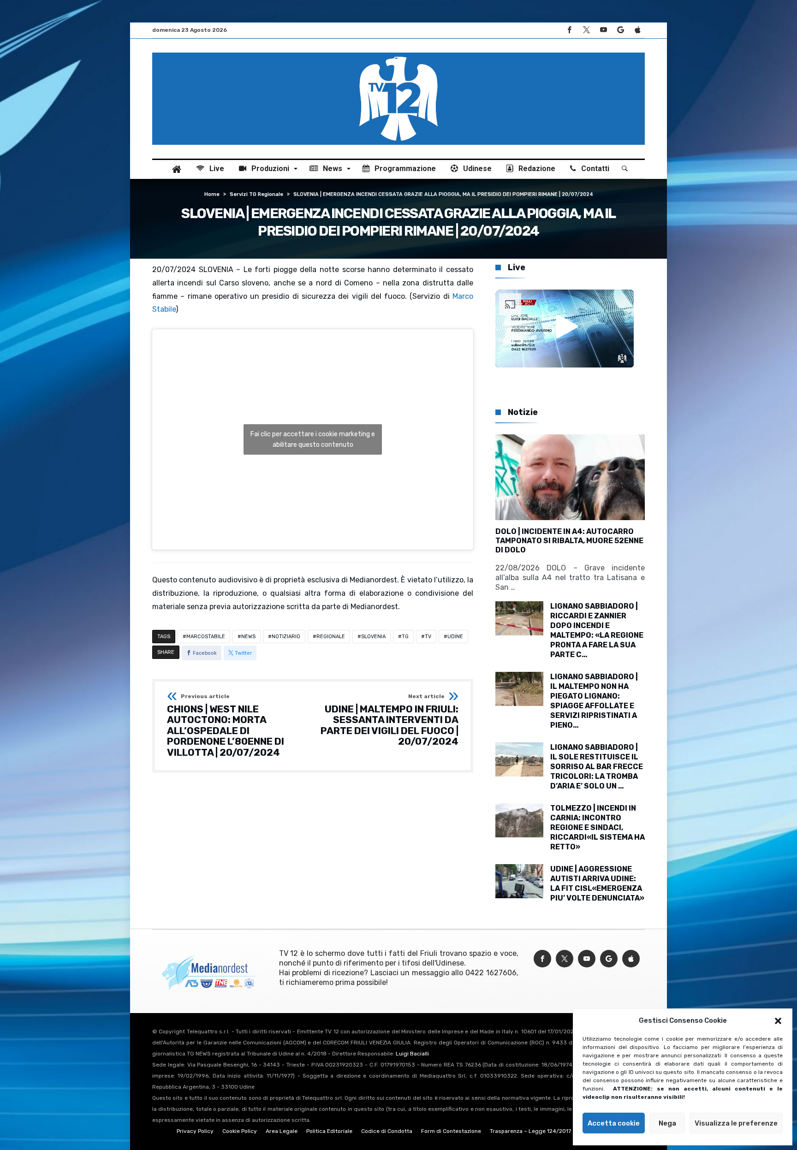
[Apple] (637, 30)
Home (212, 194)
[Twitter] (586, 30)
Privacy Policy (195, 1131)
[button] (778, 1021)
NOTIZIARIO (286, 637)
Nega (667, 1123)
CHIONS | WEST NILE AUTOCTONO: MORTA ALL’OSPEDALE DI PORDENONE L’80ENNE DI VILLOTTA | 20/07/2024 (225, 726)
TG (405, 637)
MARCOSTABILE (205, 637)
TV (428, 637)
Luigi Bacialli (412, 1053)
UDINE (455, 637)
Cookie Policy (239, 1131)
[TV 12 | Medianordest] (398, 52)
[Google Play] (620, 30)
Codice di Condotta (386, 1131)
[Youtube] (603, 30)
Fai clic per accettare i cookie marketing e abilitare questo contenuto (312, 439)
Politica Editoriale (329, 1131)
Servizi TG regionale (256, 194)
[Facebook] (569, 30)
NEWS (248, 637)
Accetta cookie (614, 1123)
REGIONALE (330, 637)
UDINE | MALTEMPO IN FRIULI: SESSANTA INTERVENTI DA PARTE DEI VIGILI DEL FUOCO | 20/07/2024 (389, 720)
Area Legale (281, 1131)
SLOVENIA (373, 637)
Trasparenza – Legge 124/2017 (530, 1131)
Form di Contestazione (451, 1131)
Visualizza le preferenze (736, 1123)
